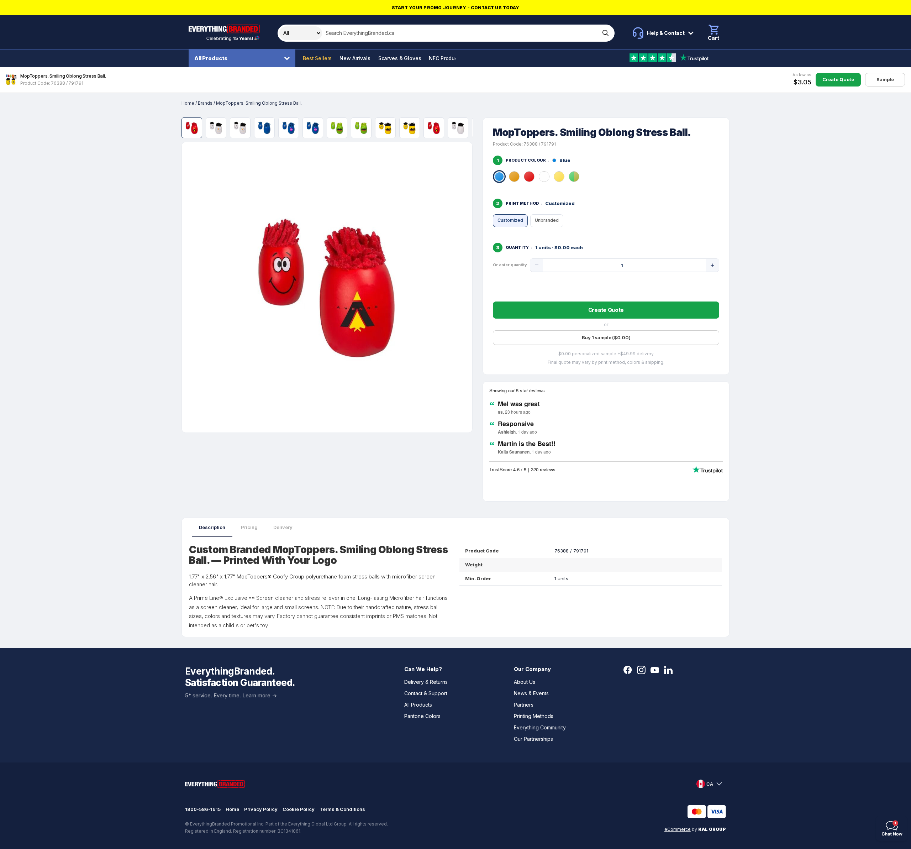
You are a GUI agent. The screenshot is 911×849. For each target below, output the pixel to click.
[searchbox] (460, 33)
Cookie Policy (299, 809)
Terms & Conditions (342, 809)
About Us (524, 682)
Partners (523, 705)
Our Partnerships (533, 739)
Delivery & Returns (426, 682)
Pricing (249, 527)
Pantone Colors (422, 716)
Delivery (283, 527)
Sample (885, 79)
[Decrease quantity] (536, 265)
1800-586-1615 (203, 809)
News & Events (531, 693)
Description (212, 527)
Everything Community (540, 727)
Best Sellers (317, 58)
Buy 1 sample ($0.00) (606, 337)
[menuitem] (244, 58)
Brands (205, 103)
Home (187, 103)
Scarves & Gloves (399, 58)
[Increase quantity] (712, 265)
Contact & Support (425, 693)
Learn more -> (259, 695)
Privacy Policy (261, 809)
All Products (210, 58)
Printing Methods (533, 716)
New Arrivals (354, 58)
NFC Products (445, 58)
